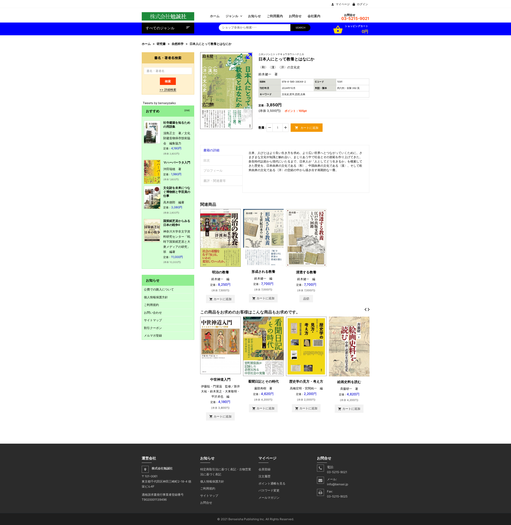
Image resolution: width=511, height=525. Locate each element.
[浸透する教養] (306, 237)
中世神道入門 (220, 379)
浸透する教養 (306, 272)
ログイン (362, 4)
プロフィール (213, 170)
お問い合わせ (153, 312)
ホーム (146, 44)
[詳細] (186, 110)
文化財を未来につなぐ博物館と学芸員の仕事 (176, 192)
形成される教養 (263, 272)
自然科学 (178, 44)
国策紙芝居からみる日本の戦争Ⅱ (176, 223)
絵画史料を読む (349, 382)
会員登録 (264, 469)
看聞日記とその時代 (263, 381)
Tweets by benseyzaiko (159, 103)
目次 (206, 160)
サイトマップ (153, 320)
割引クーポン (153, 328)
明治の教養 (220, 272)
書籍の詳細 (211, 150)
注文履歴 (264, 476)
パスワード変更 (268, 490)
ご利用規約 (151, 305)
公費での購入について (159, 289)
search (300, 27)
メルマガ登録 (153, 335)
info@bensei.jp (337, 484)
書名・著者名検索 (167, 58)
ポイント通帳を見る (271, 483)
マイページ (343, 4)
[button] (249, 56)
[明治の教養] (220, 237)
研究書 (161, 44)
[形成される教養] (263, 237)
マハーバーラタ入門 (176, 162)
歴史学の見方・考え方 (306, 381)
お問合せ (206, 502)
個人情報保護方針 (156, 297)
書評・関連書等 (214, 181)
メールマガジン (268, 497)
